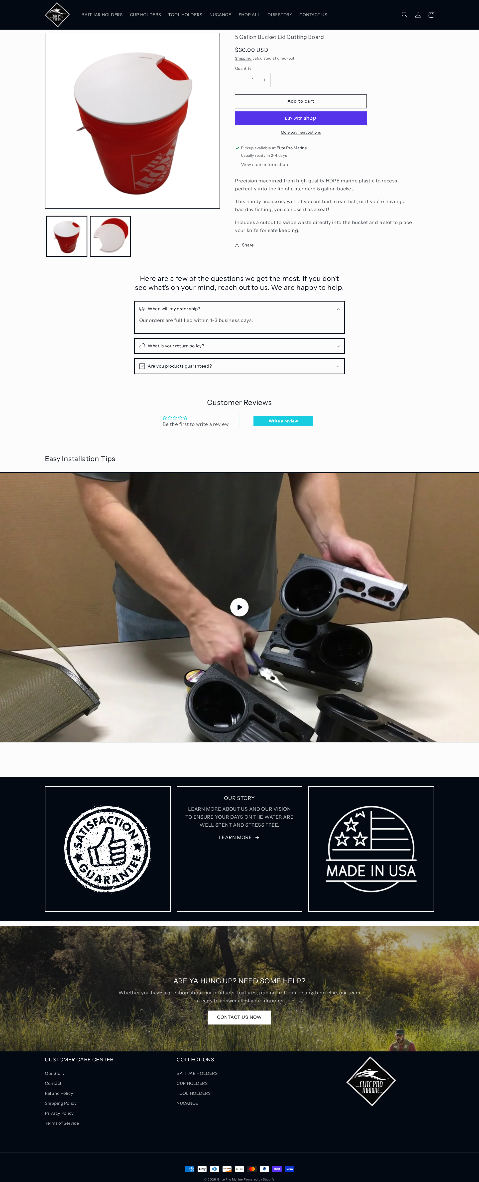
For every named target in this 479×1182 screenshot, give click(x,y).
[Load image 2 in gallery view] (110, 236)
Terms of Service (62, 1123)
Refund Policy (59, 1093)
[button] (404, 14)
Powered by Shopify (259, 1179)
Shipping (243, 58)
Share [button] (248, 244)
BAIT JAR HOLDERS (197, 1073)
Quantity (243, 68)
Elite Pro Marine (230, 1179)
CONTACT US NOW (239, 1017)
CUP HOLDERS (192, 1083)
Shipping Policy (61, 1103)
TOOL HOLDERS (194, 1093)
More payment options (301, 132)
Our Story (55, 1073)
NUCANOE (188, 1103)
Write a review (283, 420)
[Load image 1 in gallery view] (66, 236)
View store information (264, 164)
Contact (53, 1083)
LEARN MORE (235, 837)
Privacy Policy (59, 1113)
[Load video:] (239, 607)
